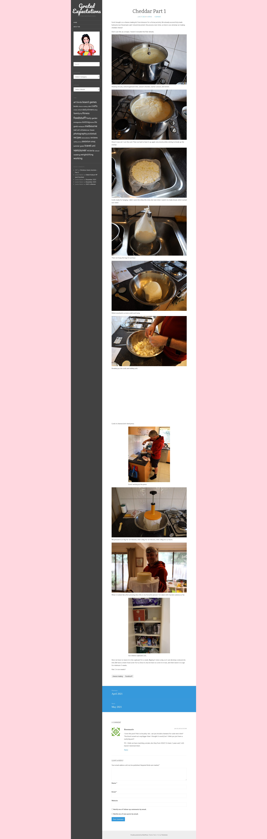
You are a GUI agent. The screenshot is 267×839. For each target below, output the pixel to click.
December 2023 (91, 179)
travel (87, 145)
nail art (77, 130)
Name (114, 783)
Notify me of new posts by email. (125, 814)
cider (89, 106)
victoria (90, 150)
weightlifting (87, 154)
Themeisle (164, 835)
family (77, 113)
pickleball (91, 133)
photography (80, 133)
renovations (86, 138)
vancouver (80, 150)
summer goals (79, 146)
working (78, 158)
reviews (94, 137)
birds (79, 102)
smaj (93, 141)
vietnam (97, 151)
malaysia (81, 126)
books (76, 106)
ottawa (83, 130)
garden (94, 118)
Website (115, 801)
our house (90, 130)
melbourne (91, 126)
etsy (95, 110)
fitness (85, 113)
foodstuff (80, 118)
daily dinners (88, 109)
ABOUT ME (77, 27)
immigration (78, 122)
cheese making (83, 106)
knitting (86, 122)
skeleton (86, 141)
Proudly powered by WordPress (139, 835)
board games (89, 102)
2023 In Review (91, 184)
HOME (75, 22)
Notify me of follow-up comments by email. (129, 809)
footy (88, 118)
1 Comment (157, 17)
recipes (77, 137)
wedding (77, 154)
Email (114, 792)
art (75, 102)
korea (92, 122)
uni (93, 145)
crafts (94, 106)
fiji (81, 113)
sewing (79, 142)
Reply (126, 750)
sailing (75, 142)
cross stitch (78, 110)
